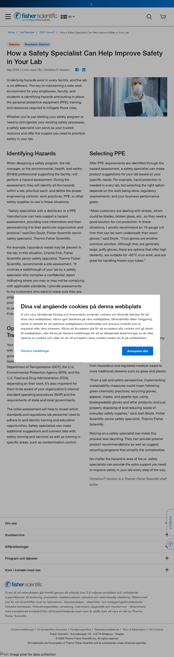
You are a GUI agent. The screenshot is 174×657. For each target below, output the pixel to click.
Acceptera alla (137, 351)
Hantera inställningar (35, 351)
